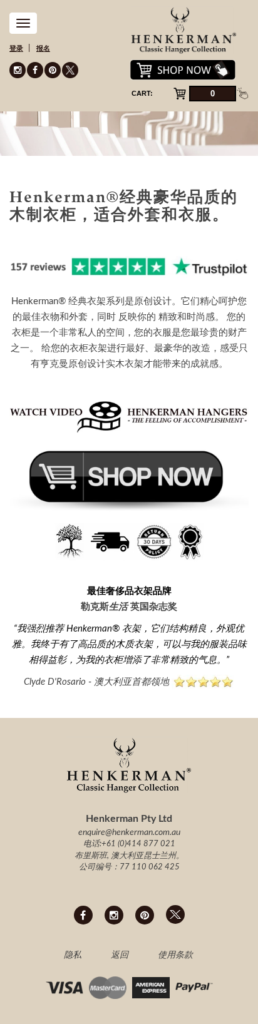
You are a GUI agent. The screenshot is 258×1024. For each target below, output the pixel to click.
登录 (16, 48)
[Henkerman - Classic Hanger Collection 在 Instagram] (17, 70)
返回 (119, 955)
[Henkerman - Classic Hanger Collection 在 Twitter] (70, 70)
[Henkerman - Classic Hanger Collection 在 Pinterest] (52, 70)
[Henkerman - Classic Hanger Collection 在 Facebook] (35, 70)
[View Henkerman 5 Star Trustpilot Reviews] (129, 266)
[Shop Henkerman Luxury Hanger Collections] (129, 541)
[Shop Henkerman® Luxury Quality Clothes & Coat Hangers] (129, 477)
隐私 (72, 955)
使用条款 (175, 955)
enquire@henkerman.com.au (129, 832)
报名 (43, 48)
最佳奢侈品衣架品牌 (129, 591)
